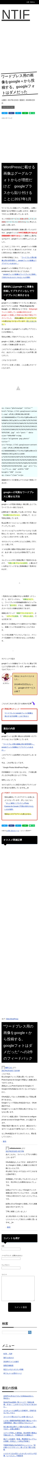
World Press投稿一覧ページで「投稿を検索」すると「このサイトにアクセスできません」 (20, 1404)
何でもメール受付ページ (12, 1373)
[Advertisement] (19, 48)
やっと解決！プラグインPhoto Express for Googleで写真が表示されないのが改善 (19, 806)
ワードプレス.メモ (8, 107)
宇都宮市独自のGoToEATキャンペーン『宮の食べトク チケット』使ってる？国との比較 (19, 1447)
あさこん (8, 1067)
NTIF (16, 14)
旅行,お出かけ (8, 1358)
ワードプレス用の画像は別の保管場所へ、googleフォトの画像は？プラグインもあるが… (19, 260)
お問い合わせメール (13, 831)
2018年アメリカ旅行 (11, 1362)
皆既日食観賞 (8, 1365)
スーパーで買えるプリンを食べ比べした (18, 1417)
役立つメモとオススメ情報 (13, 1369)
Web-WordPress (12, 1019)
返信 (4, 1141)
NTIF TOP (7, 1354)
